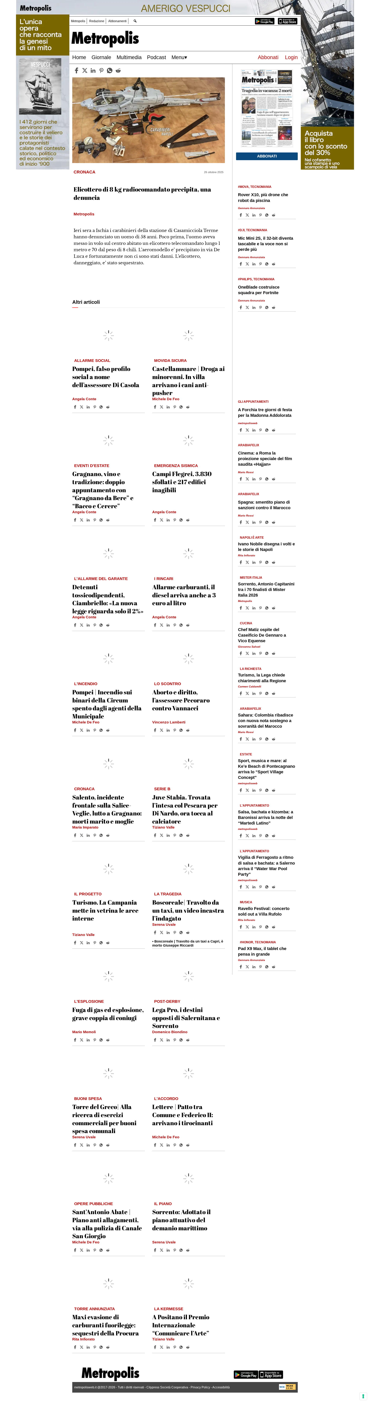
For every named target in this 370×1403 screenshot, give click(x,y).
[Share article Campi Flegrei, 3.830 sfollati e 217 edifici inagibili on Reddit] (188, 520)
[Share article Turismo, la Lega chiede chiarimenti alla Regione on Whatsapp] (267, 693)
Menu (178, 57)
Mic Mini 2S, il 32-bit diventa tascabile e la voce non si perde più (265, 244)
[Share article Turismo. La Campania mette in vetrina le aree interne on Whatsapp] (101, 943)
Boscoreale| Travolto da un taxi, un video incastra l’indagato (188, 910)
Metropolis (78, 21)
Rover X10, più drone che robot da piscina (263, 197)
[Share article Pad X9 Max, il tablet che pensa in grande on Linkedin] (254, 967)
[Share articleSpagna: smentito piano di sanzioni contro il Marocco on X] (248, 522)
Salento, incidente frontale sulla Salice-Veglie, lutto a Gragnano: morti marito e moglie (107, 809)
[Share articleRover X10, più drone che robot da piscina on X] (248, 215)
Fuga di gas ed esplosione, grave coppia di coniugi (108, 1013)
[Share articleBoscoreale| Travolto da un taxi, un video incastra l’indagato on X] (162, 932)
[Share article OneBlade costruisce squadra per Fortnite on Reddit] (274, 307)
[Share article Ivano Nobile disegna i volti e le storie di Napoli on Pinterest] (261, 562)
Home (79, 57)
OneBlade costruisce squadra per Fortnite (258, 290)
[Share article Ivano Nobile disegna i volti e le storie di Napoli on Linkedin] (254, 562)
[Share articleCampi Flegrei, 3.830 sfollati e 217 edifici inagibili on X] (162, 520)
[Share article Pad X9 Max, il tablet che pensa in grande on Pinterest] (261, 967)
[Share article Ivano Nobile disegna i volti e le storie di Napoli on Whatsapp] (267, 562)
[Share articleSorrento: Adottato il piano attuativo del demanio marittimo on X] (162, 1250)
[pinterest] (101, 70)
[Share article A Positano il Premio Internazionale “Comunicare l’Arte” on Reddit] (188, 1347)
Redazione (96, 21)
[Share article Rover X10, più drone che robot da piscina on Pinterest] (261, 215)
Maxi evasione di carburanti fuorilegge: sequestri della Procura (105, 1325)
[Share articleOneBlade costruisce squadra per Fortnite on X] (248, 307)
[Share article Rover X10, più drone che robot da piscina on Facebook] (241, 215)
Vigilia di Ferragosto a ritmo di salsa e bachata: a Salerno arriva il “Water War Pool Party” (266, 865)
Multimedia (129, 57)
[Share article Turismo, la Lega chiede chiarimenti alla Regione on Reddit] (274, 693)
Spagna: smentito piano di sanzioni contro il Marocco (264, 505)
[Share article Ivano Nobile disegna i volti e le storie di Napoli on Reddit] (274, 562)
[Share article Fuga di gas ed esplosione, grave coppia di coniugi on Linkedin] (88, 1040)
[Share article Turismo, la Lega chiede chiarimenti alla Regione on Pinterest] (261, 693)
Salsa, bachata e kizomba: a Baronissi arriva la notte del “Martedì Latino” (265, 817)
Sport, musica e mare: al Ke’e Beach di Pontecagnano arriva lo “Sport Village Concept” (266, 769)
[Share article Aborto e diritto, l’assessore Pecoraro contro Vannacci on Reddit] (188, 730)
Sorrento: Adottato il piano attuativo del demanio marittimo (181, 1220)
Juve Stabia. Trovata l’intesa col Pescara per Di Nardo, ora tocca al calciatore (185, 809)
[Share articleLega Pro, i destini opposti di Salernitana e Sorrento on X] (162, 1040)
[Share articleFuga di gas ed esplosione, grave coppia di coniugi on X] (82, 1040)
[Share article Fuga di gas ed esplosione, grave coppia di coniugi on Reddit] (108, 1040)
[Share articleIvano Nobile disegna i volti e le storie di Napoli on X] (248, 562)
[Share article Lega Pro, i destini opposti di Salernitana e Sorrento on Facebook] (155, 1040)
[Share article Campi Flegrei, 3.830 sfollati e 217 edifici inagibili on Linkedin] (168, 520)
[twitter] (85, 70)
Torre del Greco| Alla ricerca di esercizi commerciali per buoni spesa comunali (104, 1118)
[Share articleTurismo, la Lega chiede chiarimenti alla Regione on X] (248, 693)
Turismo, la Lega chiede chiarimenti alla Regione (262, 678)
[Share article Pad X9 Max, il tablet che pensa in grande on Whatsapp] (267, 967)
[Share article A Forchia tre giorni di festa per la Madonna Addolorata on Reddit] (274, 430)
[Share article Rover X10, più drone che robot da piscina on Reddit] (274, 215)
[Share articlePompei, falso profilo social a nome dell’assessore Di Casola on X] (82, 407)
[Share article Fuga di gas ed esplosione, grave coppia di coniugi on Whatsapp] (101, 1040)
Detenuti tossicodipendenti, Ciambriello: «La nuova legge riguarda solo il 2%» (108, 599)
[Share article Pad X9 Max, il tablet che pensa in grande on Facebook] (241, 967)
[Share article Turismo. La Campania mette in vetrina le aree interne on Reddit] (108, 943)
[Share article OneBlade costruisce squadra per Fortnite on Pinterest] (261, 307)
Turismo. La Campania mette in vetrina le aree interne (105, 910)
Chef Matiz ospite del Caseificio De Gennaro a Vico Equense (262, 635)
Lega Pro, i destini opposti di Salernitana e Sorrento (186, 1017)
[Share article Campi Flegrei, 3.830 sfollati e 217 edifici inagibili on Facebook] (155, 520)
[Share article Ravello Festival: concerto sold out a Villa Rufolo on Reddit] (274, 927)
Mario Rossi (246, 472)
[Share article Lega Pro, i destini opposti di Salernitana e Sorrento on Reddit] (188, 1040)
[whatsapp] (110, 70)
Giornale (101, 57)
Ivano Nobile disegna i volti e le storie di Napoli (266, 547)
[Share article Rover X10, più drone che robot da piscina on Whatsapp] (267, 215)
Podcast (156, 57)
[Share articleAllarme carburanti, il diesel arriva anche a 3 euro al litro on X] (162, 625)
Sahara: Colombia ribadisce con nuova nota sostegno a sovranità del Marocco (265, 721)
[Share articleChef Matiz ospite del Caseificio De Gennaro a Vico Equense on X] (248, 653)
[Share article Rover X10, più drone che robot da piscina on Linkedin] (254, 215)
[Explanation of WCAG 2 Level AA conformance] (287, 1388)
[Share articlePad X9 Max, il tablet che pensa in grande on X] (248, 967)
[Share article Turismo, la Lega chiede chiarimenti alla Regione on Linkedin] (254, 693)
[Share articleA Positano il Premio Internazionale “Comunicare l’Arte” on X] (162, 1347)
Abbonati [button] (267, 156)
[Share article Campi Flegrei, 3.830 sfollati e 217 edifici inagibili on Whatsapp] (181, 520)
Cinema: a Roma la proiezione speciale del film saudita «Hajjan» (265, 459)
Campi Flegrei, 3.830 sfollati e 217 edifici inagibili (182, 482)
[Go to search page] (135, 21)
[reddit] (118, 70)
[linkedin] (93, 70)
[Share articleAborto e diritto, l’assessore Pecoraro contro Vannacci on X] (162, 730)
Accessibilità (221, 1387)
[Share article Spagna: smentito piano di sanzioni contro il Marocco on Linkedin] (254, 522)
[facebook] (76, 70)
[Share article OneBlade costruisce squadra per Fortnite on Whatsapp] (267, 307)
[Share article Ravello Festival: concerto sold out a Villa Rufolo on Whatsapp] (267, 927)
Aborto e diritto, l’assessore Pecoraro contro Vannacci (181, 700)
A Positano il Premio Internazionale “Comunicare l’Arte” (180, 1325)
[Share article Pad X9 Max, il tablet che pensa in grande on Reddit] (274, 967)
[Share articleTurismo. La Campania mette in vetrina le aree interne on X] (82, 943)
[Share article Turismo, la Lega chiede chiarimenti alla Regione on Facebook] (241, 693)
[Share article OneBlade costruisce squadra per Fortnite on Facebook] (241, 307)
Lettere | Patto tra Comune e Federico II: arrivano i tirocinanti (182, 1114)
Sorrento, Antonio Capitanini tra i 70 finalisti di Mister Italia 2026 (266, 590)
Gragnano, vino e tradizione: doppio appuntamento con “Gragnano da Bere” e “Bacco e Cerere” (103, 490)
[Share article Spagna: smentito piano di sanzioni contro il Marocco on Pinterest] (261, 522)
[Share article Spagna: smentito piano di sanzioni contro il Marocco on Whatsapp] (267, 522)
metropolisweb (247, 423)
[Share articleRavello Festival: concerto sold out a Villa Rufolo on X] (248, 927)
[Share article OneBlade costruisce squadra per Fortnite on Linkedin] (254, 307)
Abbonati (268, 57)
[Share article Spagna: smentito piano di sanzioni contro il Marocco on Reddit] (274, 522)
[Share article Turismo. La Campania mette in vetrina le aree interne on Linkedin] (88, 943)
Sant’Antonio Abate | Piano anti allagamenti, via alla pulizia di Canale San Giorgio (107, 1224)
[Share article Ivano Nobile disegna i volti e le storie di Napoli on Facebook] (241, 562)
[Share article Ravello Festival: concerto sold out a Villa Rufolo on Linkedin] (254, 927)
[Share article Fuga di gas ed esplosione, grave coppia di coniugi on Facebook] (75, 1040)
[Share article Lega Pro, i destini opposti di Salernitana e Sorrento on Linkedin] (168, 1040)
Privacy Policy (200, 1387)
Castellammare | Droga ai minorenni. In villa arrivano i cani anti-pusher (188, 380)
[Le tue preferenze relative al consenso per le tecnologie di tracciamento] (363, 1396)
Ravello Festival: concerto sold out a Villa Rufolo (263, 911)
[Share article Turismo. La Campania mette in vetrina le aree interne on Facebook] (75, 943)
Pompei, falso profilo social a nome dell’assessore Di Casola (105, 376)
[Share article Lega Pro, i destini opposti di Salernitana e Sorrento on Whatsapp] (181, 1040)
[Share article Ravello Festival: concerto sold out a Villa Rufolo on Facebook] (241, 927)
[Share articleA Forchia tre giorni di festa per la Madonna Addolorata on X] (248, 430)
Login (291, 57)
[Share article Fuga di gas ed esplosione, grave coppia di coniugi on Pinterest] (95, 1040)
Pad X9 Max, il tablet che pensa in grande (262, 951)
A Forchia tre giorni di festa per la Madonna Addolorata (265, 412)
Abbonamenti (117, 21)
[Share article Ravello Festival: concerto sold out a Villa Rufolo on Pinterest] (261, 927)
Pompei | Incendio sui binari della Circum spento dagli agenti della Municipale (107, 704)
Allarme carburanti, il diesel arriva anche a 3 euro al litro (184, 595)
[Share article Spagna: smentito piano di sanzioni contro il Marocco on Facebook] (241, 522)
